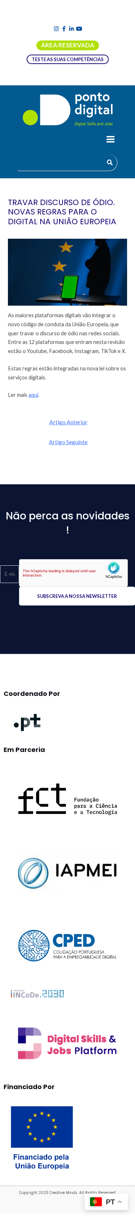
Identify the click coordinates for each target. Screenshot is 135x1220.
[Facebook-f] (64, 29)
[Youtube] (79, 29)
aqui (33, 395)
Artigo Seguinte (68, 442)
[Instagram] (56, 29)
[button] (110, 140)
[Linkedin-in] (71, 29)
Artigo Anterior (68, 422)
